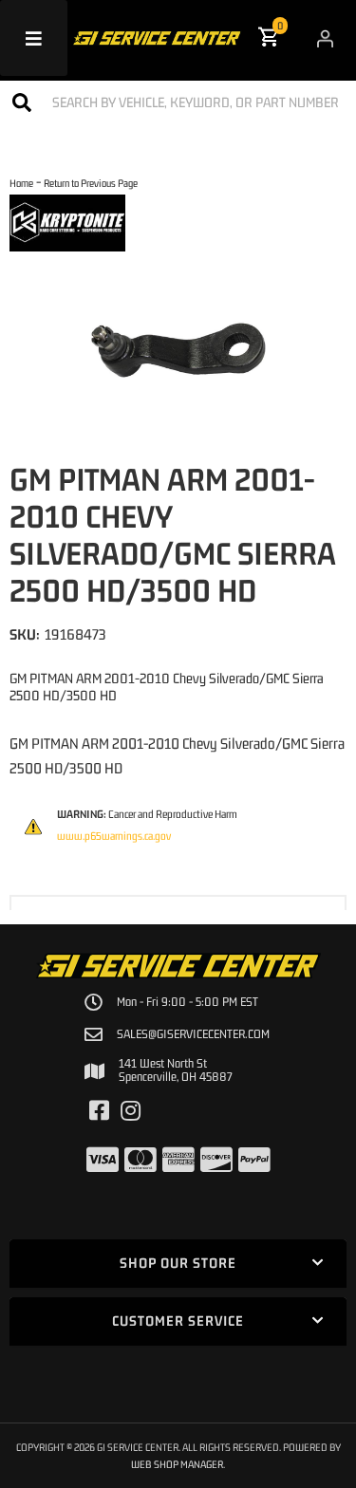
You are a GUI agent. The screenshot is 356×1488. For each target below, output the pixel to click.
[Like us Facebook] (99, 1111)
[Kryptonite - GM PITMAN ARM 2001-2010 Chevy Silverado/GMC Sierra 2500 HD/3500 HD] (67, 221)
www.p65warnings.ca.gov (114, 836)
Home (21, 183)
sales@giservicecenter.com (193, 1034)
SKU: (24, 633)
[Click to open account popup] (325, 38)
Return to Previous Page (91, 183)
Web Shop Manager (177, 1464)
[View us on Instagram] (131, 1111)
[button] (178, 102)
